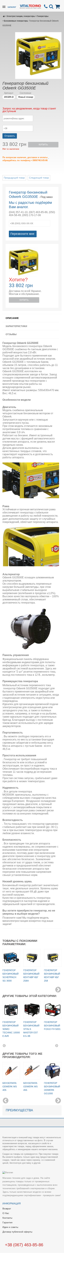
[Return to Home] (4, 16)
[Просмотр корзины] (58, 6)
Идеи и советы (10, 1227)
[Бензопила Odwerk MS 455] (32, 1071)
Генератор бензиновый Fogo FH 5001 (52, 1025)
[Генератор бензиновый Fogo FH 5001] (53, 1010)
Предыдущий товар (14, 177)
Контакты (7, 1217)
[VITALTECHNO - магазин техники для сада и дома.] (30, 6)
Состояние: (26, 93)
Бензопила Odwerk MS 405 (9, 1086)
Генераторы (42, 16)
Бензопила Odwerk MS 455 (30, 1086)
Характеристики (16, 326)
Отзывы (11, 334)
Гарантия (7, 1222)
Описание (12, 318)
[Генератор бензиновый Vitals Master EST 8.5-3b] (32, 1010)
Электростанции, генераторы (20, 16)
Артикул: (9, 93)
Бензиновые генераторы (16, 21)
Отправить (9, 136)
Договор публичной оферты (17, 1231)
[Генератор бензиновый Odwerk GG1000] (53, 1071)
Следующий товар (39, 177)
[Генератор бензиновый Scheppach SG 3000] (11, 958)
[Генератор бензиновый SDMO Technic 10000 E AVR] (11, 1010)
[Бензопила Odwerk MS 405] (11, 1071)
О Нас (5, 1213)
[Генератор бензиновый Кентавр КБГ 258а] (32, 958)
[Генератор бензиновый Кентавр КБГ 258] (53, 958)
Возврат (6, 1208)
